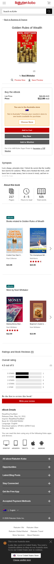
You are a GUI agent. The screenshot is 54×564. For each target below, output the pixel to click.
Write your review (27, 401)
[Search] (49, 11)
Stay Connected (11, 483)
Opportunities (9, 467)
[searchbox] (27, 11)
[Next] (50, 248)
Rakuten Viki (19, 527)
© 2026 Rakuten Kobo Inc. (14, 518)
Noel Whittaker (28, 75)
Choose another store (22, 560)
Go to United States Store (28, 555)
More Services (19, 535)
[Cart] (48, 3)
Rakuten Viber (32, 527)
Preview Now (20, 80)
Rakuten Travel (37, 531)
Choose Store (27, 122)
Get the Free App (11, 491)
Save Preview (37, 80)
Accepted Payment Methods (17, 501)
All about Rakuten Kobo (14, 459)
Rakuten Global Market (18, 531)
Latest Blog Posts (11, 475)
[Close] (50, 541)
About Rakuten (33, 535)
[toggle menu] (4, 3)
